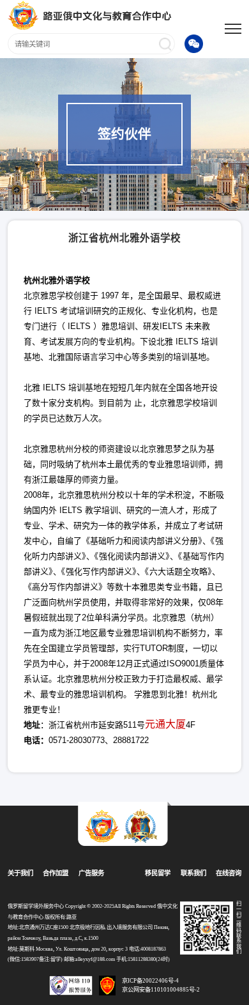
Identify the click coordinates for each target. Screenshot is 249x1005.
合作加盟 (55, 873)
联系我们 (193, 873)
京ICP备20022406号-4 (150, 981)
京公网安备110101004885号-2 (161, 989)
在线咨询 (228, 873)
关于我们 (20, 873)
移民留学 (157, 873)
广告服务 (91, 873)
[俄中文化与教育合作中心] (91, 15)
